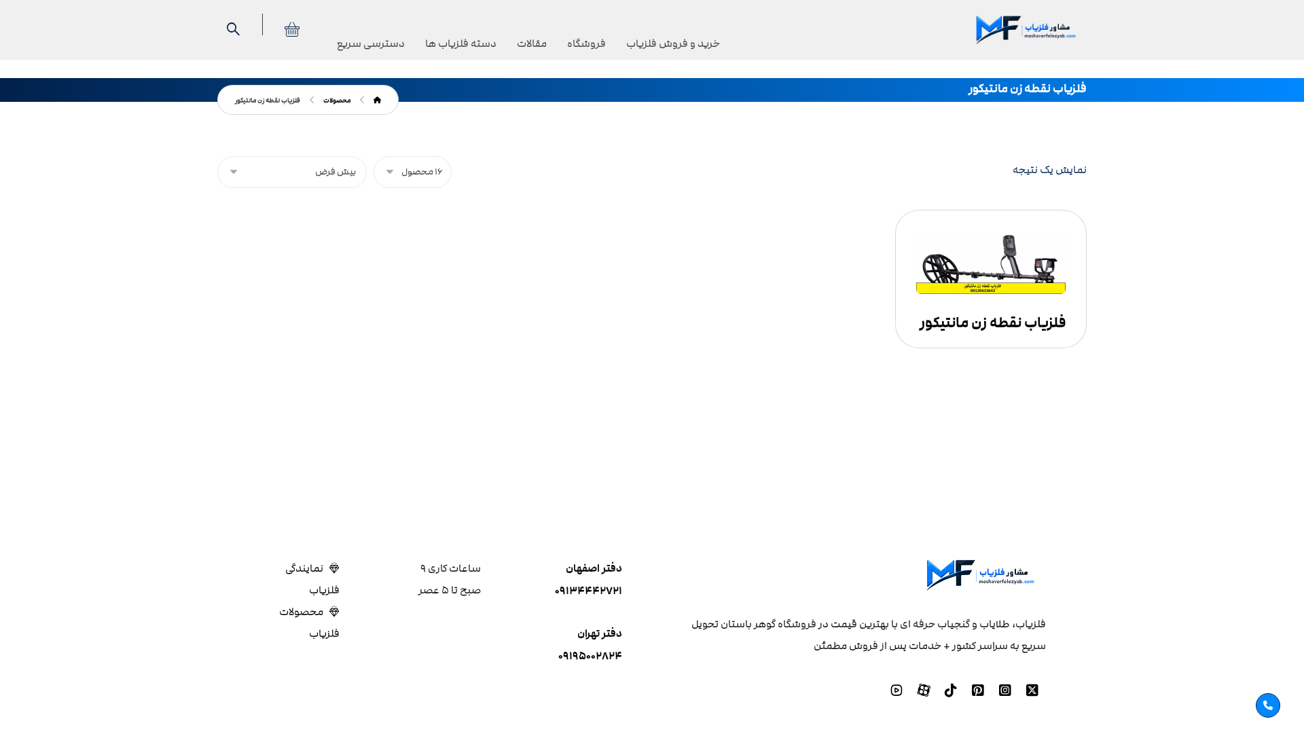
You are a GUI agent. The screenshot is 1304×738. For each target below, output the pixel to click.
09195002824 (590, 656)
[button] (1032, 690)
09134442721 (588, 591)
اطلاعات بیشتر (997, 274)
